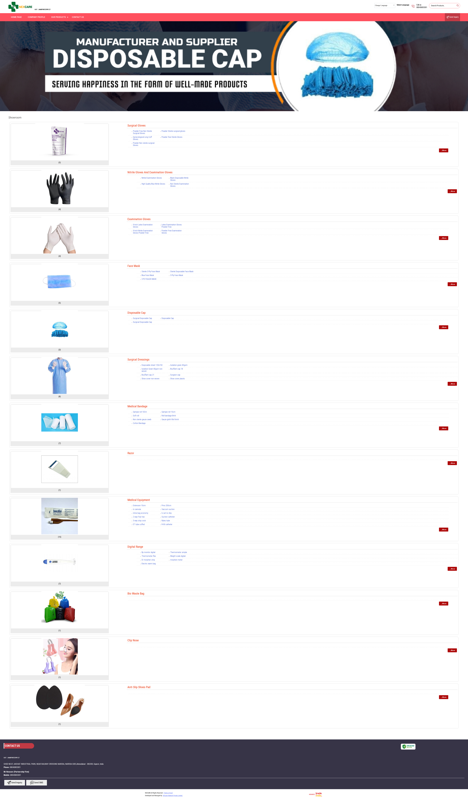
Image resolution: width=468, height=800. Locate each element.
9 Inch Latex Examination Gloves (143, 226)
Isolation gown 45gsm (178, 365)
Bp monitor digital (148, 552)
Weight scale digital (177, 556)
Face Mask (133, 266)
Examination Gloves (139, 219)
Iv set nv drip (167, 513)
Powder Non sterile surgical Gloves (143, 144)
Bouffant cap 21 (148, 375)
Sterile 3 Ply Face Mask (151, 271)
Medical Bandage (137, 406)
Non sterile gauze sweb (142, 419)
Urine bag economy (140, 513)
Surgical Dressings (138, 359)
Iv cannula (137, 509)
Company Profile (36, 17)
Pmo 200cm (166, 505)
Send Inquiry (454, 17)
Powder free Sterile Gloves (172, 137)
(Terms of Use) (168, 793)
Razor (130, 453)
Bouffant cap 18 (176, 369)
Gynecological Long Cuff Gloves (142, 138)
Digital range (135, 546)
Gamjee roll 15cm (168, 412)
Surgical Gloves (136, 125)
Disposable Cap (136, 312)
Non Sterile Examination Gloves (179, 185)
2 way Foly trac (139, 517)
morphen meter (176, 560)
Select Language (403, 5)
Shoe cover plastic (177, 378)
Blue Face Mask (148, 275)
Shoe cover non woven (150, 378)
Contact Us (78, 17)
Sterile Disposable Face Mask (181, 271)
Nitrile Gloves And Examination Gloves (149, 172)
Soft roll (136, 416)
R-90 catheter (167, 524)
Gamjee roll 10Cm (140, 412)
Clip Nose (133, 640)
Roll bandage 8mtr (169, 416)
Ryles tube (166, 520)
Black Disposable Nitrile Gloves (179, 179)
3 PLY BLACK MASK (149, 279)
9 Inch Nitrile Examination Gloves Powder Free (143, 231)
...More (443, 150)
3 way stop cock (139, 520)
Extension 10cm (139, 505)
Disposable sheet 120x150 (152, 365)
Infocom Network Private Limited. (173, 795)
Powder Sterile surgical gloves (173, 131)
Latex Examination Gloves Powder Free (172, 226)
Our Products (58, 17)
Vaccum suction (168, 509)
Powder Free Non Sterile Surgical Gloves (142, 132)
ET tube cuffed (139, 524)
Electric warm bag (149, 563)
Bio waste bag (135, 593)
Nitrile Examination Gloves (152, 178)
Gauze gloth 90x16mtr (170, 419)
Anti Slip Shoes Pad (138, 687)
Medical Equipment (138, 500)
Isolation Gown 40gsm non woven (152, 370)
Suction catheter (168, 517)
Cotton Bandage (139, 423)
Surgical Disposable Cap (142, 318)
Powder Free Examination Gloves (172, 231)
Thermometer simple (178, 552)
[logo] (20, 11)
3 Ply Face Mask (176, 275)
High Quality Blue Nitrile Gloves (153, 184)
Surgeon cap (175, 375)
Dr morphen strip (148, 560)
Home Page (16, 17)
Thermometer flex (149, 556)
